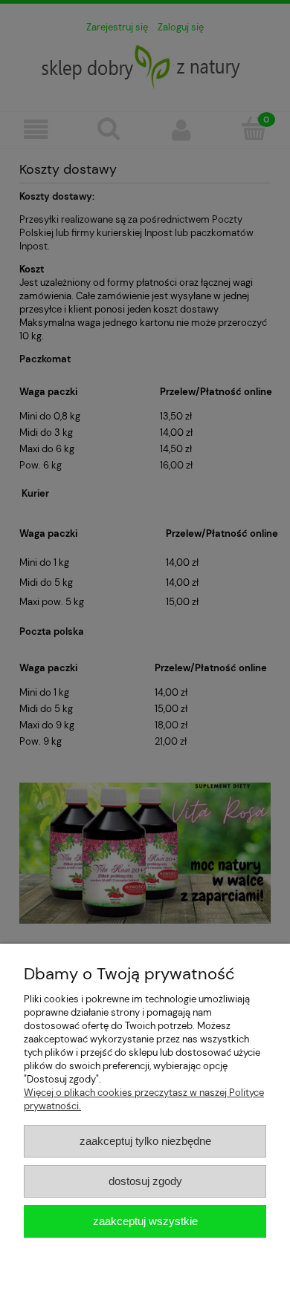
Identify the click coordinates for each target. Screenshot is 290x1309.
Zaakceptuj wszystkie (145, 1221)
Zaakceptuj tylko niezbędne (145, 1141)
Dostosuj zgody (145, 1181)
